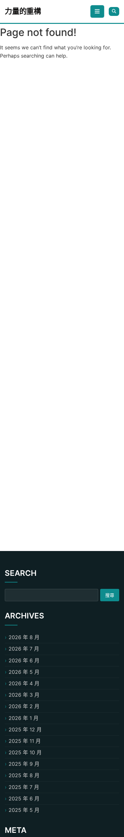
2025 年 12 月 (25, 729)
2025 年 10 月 (25, 752)
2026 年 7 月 (24, 648)
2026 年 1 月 (23, 718)
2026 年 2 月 (24, 706)
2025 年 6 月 (24, 798)
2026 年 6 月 (24, 660)
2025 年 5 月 (24, 810)
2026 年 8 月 (24, 637)
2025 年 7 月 (24, 787)
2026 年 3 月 (24, 695)
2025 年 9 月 (24, 764)
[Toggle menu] (97, 11)
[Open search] (114, 11)
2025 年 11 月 (25, 741)
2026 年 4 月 (24, 683)
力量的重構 (23, 11)
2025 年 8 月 (24, 775)
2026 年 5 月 (24, 672)
